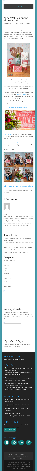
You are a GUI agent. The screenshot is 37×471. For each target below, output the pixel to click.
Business (6, 263)
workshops (19, 316)
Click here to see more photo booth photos (18, 186)
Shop (16, 454)
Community (7, 265)
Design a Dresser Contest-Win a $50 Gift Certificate (18, 247)
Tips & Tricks (7, 278)
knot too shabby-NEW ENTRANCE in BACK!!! (16, 252)
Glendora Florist (8, 134)
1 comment (28, 23)
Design (5, 268)
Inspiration (7, 273)
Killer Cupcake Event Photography (13, 142)
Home (10, 454)
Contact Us (23, 454)
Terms (21, 458)
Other (21, 23)
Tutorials (6, 284)
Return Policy (11, 456)
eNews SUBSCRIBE (9, 430)
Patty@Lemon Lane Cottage (11, 212)
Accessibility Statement (18, 468)
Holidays (6, 270)
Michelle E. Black (21, 94)
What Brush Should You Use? (12, 250)
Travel (5, 281)
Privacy (14, 458)
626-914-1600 (26, 467)
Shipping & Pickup (22, 456)
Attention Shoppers (9, 260)
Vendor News (7, 286)
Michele (7, 23)
